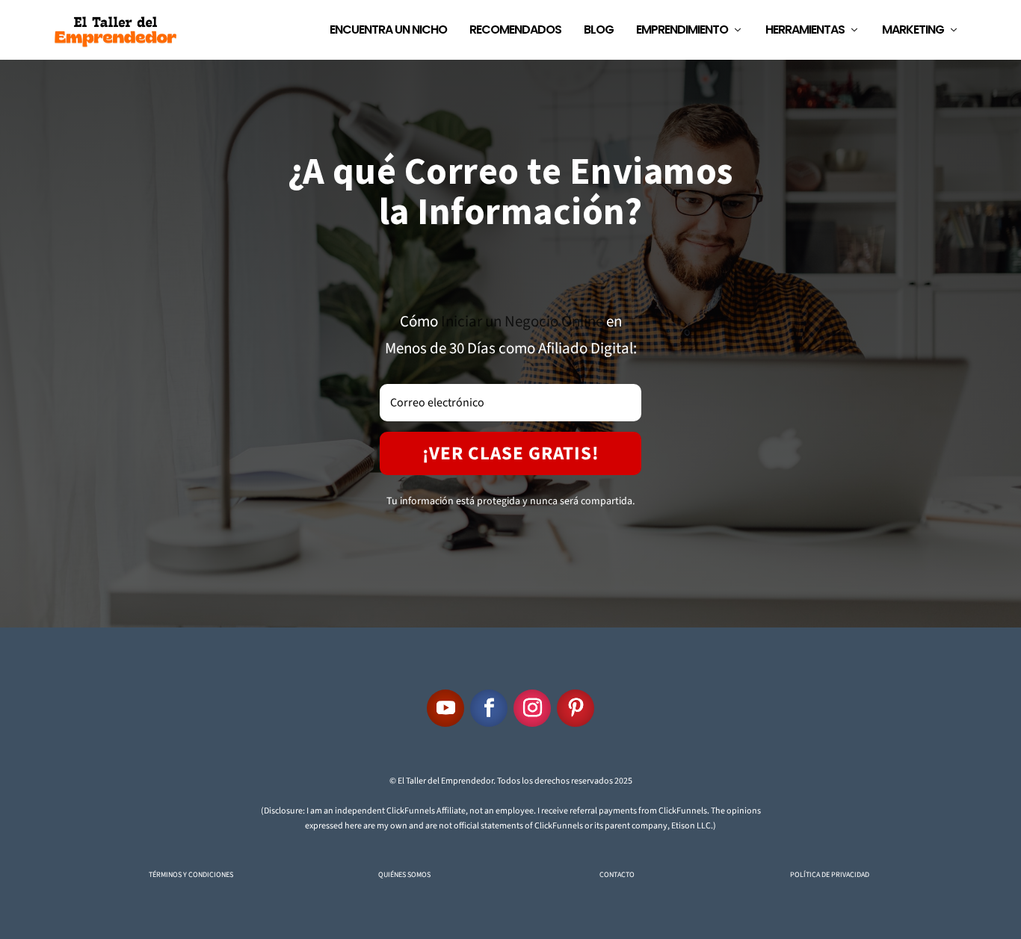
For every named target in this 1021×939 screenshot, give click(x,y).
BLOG (599, 31)
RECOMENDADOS (515, 31)
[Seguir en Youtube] (445, 708)
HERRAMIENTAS (805, 31)
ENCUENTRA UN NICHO (388, 31)
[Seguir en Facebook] (489, 708)
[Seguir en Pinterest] (575, 708)
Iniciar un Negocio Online (522, 321)
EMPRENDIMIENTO (682, 31)
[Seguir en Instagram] (532, 708)
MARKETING (913, 31)
